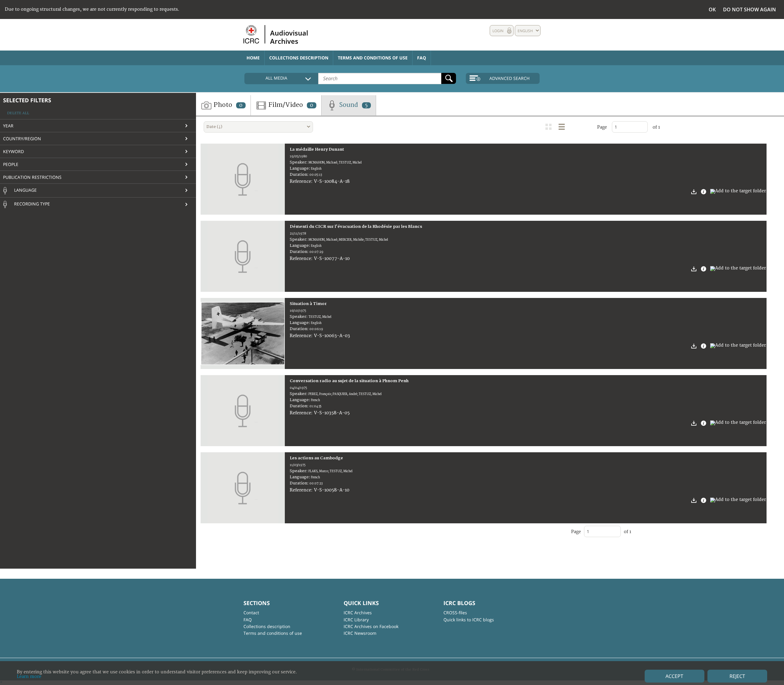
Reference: (302, 181)
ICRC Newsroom (360, 633)
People (10, 164)
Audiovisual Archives (289, 36)
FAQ (421, 58)
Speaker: (299, 162)
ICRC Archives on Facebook (371, 626)
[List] (562, 127)
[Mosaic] (548, 127)
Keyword (13, 151)
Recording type (31, 204)
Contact (251, 612)
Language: (300, 168)
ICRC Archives (358, 612)
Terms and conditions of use (373, 58)
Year (8, 126)
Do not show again (749, 9)
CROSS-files (455, 612)
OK (712, 9)
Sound (352, 105)
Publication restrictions (32, 177)
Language (25, 190)
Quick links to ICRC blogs (468, 620)
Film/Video (290, 105)
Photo (227, 105)
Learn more (29, 676)
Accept (674, 676)
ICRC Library (356, 620)
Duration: (299, 174)
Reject (737, 676)
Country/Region (22, 138)
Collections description (298, 58)
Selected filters (27, 100)
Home (253, 58)
